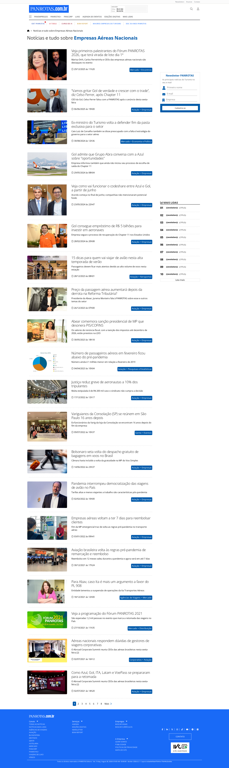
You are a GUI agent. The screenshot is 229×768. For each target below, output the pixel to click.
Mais (107, 703)
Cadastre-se (180, 108)
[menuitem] (178, 2)
